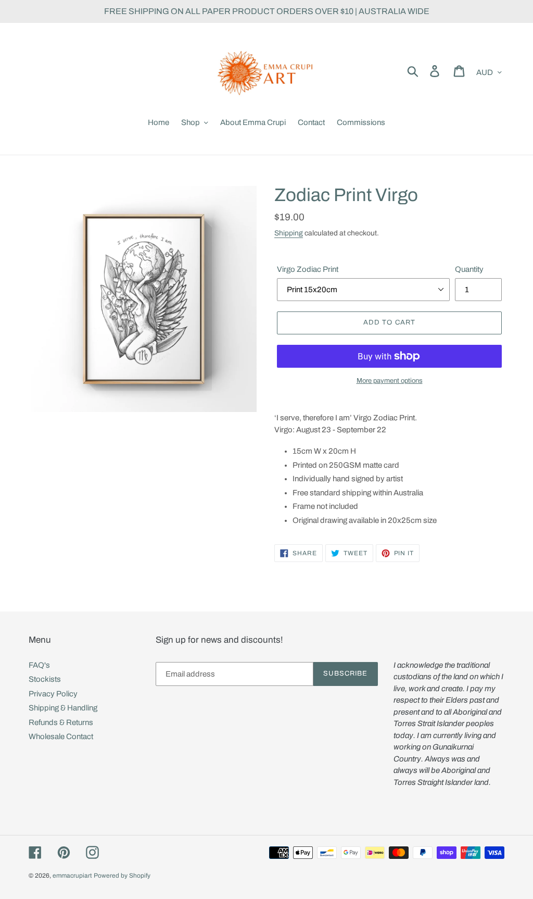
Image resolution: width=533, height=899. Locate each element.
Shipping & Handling (63, 708)
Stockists (45, 679)
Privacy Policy (53, 694)
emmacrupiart (72, 875)
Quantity (469, 269)
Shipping (288, 233)
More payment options (390, 380)
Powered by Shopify (122, 875)
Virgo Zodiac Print (307, 269)
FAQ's (39, 665)
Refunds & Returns (61, 722)
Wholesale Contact (61, 736)
